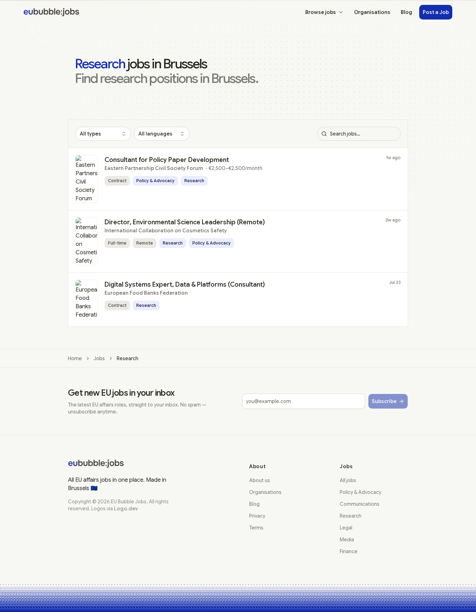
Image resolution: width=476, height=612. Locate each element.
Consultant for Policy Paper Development (167, 160)
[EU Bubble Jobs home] (96, 463)
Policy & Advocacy (360, 492)
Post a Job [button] (436, 12)
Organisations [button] (372, 12)
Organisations (265, 492)
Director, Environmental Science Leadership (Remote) (185, 222)
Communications (359, 504)
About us (259, 480)
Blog (254, 504)
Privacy (257, 516)
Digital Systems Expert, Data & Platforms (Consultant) (185, 284)
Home (75, 358)
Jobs (99, 358)
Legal (346, 528)
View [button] (384, 163)
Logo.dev (126, 508)
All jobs (348, 480)
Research (350, 516)
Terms (256, 528)
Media (347, 539)
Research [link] (127, 358)
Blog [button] (406, 12)
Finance (349, 551)
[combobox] (103, 134)
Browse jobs (320, 12)
